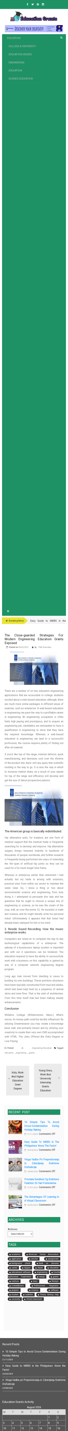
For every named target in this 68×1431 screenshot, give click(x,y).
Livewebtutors (18, 1286)
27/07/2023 (32, 1187)
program (15, 1290)
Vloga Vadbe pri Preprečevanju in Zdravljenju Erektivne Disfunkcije (41, 1163)
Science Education (21, 78)
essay (42, 1277)
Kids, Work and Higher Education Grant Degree (18, 1080)
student (15, 1295)
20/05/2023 (32, 1205)
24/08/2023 (32, 1171)
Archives (12, 1229)
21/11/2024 (32, 1134)
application (16, 1259)
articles (34, 1259)
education (9, 1053)
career (14, 1268)
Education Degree (20, 54)
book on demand (49, 1263)
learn (35, 1281)
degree (27, 1268)
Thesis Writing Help (49, 1295)
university (16, 1299)
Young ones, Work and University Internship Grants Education (45, 1080)
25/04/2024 (32, 1150)
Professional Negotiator (46, 1286)
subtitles (29, 1295)
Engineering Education (16, 66)
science (34, 1290)
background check (21, 1263)
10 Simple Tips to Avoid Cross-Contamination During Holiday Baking (41, 1126)
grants (32, 1053)
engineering (21, 1053)
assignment (53, 1259)
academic (16, 1254)
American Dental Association (44, 1254)
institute (15, 1281)
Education (13, 38)
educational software (21, 1272)
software (55, 1290)
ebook (40, 1268)
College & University (22, 46)
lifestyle (55, 1281)
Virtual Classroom (34, 1299)
